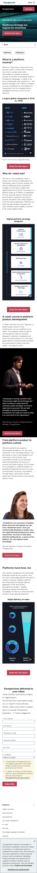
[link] (29, 9)
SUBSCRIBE (9, 784)
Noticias (5, 828)
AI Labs (5, 824)
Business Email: (9, 733)
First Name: (7, 719)
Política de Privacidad (23, 865)
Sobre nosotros (8, 809)
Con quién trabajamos (10, 821)
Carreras (5, 836)
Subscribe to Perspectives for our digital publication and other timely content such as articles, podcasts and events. (18, 765)
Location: (6, 755)
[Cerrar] (34, 841)
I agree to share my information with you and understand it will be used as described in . (19, 774)
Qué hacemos (7, 813)
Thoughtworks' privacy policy (17, 778)
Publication (20, 52)
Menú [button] (30, 2)
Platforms (7, 52)
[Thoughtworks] (9, 3)
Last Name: (7, 726)
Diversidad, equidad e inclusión (13, 832)
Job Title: (6, 747)
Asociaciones (7, 817)
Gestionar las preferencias (18, 870)
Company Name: (9, 740)
